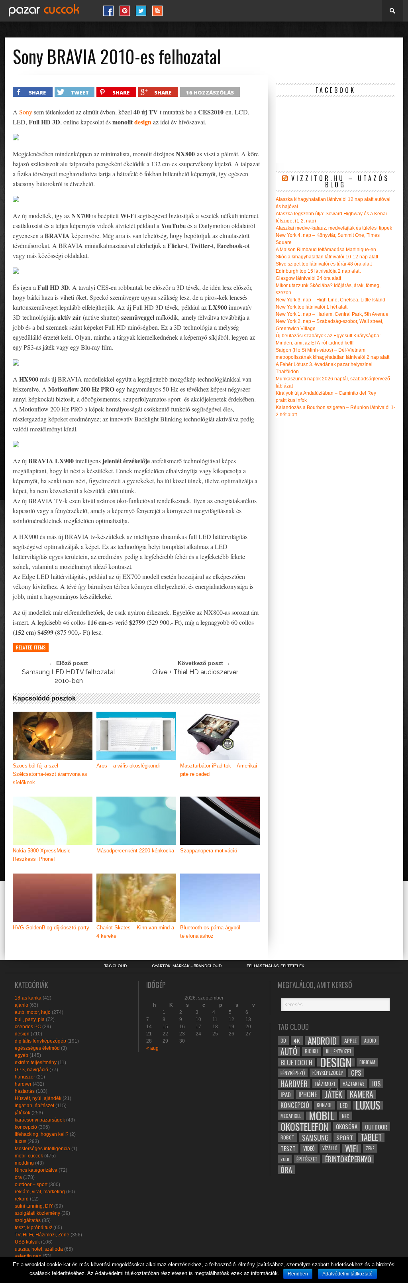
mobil (321, 1116)
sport (344, 1137)
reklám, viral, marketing (40, 1191)
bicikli (311, 1051)
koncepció (26, 1127)
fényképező (292, 1073)
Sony (25, 112)
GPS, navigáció (31, 1069)
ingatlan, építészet (34, 1105)
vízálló (329, 1148)
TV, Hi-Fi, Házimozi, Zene (42, 1235)
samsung (315, 1137)
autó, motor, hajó (33, 1012)
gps (356, 1073)
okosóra (346, 1126)
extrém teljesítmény (36, 1062)
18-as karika (28, 998)
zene (370, 1148)
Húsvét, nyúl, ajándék (38, 1098)
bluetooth (296, 1062)
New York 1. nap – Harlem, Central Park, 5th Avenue (332, 314)
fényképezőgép (327, 1072)
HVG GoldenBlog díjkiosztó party (51, 928)
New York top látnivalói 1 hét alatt (311, 307)
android (322, 1040)
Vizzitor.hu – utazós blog (340, 181)
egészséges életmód (37, 1048)
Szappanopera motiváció (208, 851)
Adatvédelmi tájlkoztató (347, 1274)
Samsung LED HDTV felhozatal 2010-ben (68, 676)
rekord (22, 1199)
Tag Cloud (115, 966)
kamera (361, 1094)
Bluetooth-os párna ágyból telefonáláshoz (210, 932)
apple (350, 1041)
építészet (307, 1159)
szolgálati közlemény (37, 1213)
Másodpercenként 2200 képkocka (135, 851)
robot (287, 1137)
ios (376, 1083)
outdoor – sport (31, 1184)
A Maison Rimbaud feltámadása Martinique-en (326, 249)
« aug (152, 1048)
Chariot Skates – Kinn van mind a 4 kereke (135, 932)
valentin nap (28, 1256)
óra (18, 1177)
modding (24, 1163)
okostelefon (304, 1126)
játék (333, 1094)
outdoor (376, 1126)
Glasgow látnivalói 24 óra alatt (308, 278)
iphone (307, 1094)
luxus (20, 1141)
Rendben (298, 1274)
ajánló (21, 1005)
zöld (284, 1159)
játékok (22, 1113)
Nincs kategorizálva (36, 1170)
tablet (371, 1137)
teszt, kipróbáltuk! (33, 1227)
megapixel (290, 1116)
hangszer (25, 1077)
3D (283, 1040)
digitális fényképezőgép (40, 1041)
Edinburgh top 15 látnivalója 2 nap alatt (318, 271)
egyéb (21, 1055)
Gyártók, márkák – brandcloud (187, 966)
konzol (324, 1105)
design (142, 121)
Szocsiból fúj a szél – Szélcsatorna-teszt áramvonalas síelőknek (50, 774)
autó (288, 1051)
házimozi (325, 1084)
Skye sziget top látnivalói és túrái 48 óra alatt (324, 264)
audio (370, 1040)
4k (297, 1040)
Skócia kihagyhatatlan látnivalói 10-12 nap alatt (327, 257)
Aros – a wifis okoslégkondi (128, 766)
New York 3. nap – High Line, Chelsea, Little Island (330, 300)
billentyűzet (338, 1051)
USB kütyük (27, 1242)
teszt (288, 1148)
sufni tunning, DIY (34, 1206)
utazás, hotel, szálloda (39, 1249)
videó (309, 1148)
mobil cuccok (29, 1156)
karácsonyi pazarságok (40, 1120)
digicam (367, 1062)
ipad (285, 1094)
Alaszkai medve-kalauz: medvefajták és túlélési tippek (334, 228)
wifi (351, 1148)
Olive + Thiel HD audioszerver (195, 672)
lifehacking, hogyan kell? (42, 1134)
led (344, 1105)
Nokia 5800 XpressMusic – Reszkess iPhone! (44, 855)
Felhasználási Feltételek (275, 966)
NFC (345, 1116)
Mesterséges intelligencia (42, 1148)
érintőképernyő (348, 1159)
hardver (23, 1084)
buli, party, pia (30, 1019)
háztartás (25, 1091)
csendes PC (28, 1026)
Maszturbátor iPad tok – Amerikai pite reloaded (218, 770)
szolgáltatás (28, 1220)
